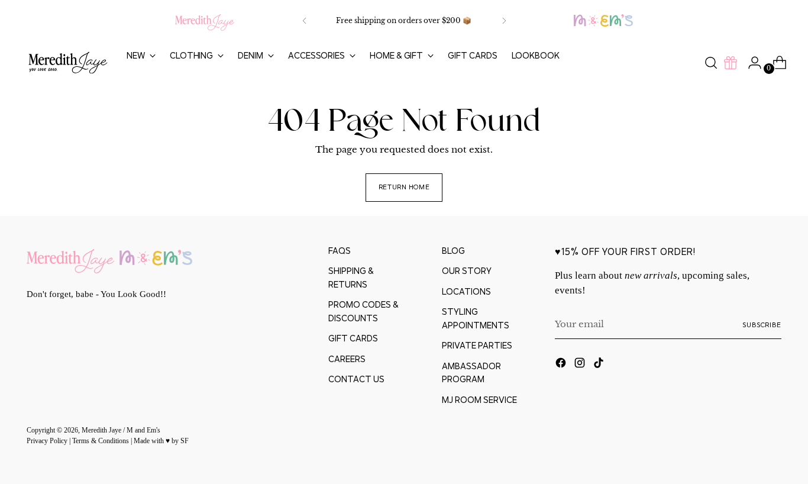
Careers (347, 358)
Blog (453, 250)
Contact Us (356, 379)
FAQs (339, 250)
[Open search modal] (711, 63)
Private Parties (477, 345)
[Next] (504, 21)
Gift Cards (353, 338)
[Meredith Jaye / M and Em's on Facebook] (562, 365)
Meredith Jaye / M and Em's (121, 430)
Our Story (467, 270)
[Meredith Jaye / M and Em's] (68, 63)
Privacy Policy (48, 441)
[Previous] (305, 21)
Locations (466, 291)
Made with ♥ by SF (161, 441)
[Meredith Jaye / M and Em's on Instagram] (581, 365)
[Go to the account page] (750, 63)
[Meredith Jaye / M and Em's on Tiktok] (600, 365)
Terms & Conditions (101, 441)
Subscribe (761, 324)
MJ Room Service (479, 399)
